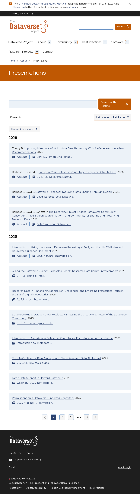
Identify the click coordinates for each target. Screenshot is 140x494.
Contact (48, 51)
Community (64, 42)
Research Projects (21, 51)
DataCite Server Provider (22, 453)
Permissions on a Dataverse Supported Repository (43, 398)
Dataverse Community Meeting (49, 3)
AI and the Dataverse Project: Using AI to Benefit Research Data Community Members (65, 271)
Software (117, 42)
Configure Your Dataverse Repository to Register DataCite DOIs (77, 172)
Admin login (124, 467)
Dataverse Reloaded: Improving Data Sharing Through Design (73, 191)
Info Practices (96, 488)
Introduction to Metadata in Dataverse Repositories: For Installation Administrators (62, 338)
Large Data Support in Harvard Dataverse (37, 378)
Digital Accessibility (36, 488)
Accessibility (15, 488)
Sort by (99, 117)
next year (71, 7)
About (42, 42)
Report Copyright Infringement (67, 488)
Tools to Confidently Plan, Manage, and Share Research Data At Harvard (56, 358)
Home (12, 60)
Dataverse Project (20, 42)
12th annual (24, 3)
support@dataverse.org (28, 459)
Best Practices (91, 42)
